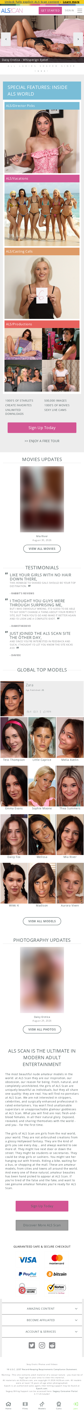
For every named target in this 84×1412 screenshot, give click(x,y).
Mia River (42, 536)
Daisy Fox (14, 834)
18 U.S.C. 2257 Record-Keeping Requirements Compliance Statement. (42, 1369)
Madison (41, 883)
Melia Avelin (70, 737)
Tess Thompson (14, 737)
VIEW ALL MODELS (42, 921)
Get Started (50, 10)
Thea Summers (70, 786)
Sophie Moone (41, 786)
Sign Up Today (42, 427)
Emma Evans (14, 786)
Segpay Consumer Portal (65, 1391)
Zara (29, 685)
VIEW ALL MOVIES (42, 549)
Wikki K (14, 883)
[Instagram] (42, 1345)
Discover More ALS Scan (42, 1225)
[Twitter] (32, 1345)
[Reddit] (52, 1345)
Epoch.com (41, 1388)
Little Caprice (41, 737)
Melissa (41, 834)
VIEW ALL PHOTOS (42, 1029)
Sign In (69, 10)
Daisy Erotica (42, 1017)
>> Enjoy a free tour (42, 441)
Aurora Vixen (70, 883)
